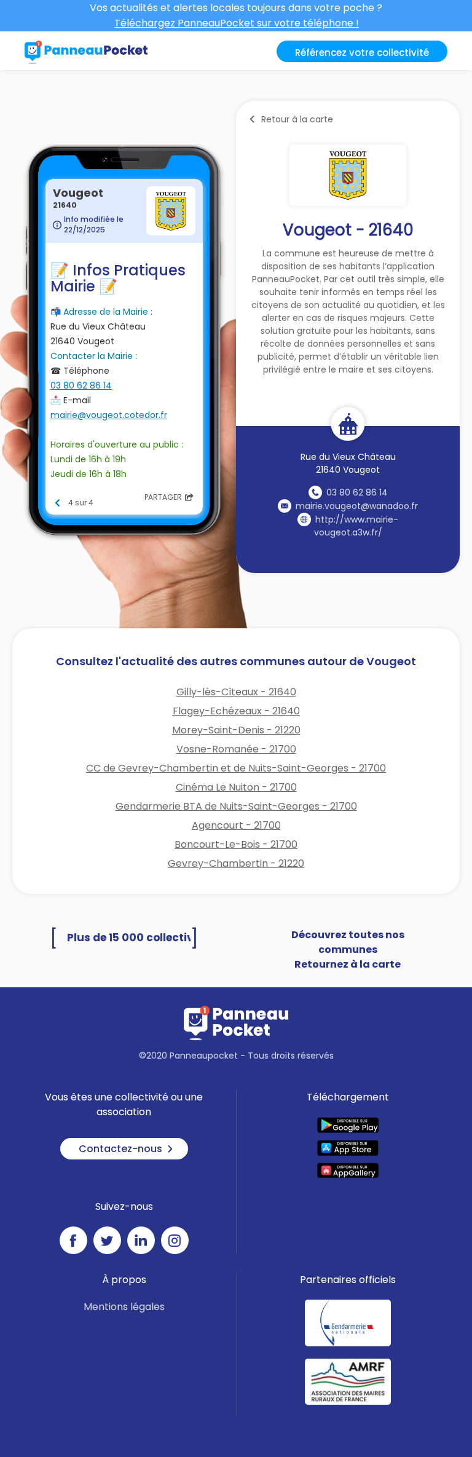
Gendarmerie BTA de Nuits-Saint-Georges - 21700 (236, 806)
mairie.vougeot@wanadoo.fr (357, 506)
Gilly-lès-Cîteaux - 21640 (236, 692)
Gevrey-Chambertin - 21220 (236, 863)
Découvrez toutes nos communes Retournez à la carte (347, 949)
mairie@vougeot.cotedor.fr (108, 415)
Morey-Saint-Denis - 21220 (236, 730)
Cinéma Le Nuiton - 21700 (236, 787)
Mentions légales (124, 1307)
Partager (163, 497)
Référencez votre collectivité (362, 52)
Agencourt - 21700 (236, 825)
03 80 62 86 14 (357, 492)
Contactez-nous (120, 1149)
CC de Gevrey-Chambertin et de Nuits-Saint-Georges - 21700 (236, 768)
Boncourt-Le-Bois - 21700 (236, 844)
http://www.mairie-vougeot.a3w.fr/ (356, 526)
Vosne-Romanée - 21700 (236, 749)
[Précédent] (58, 503)
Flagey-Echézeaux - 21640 (236, 711)
